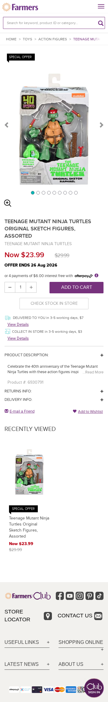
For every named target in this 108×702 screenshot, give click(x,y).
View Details (18, 324)
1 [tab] (32, 192)
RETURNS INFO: (18, 391)
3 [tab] (43, 192)
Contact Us (75, 616)
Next (101, 124)
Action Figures (52, 39)
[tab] (27, 642)
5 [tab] (54, 192)
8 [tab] (70, 192)
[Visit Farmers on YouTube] (70, 596)
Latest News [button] (21, 664)
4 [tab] (48, 192)
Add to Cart (76, 287)
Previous (7, 124)
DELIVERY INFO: (18, 399)
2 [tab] (37, 192)
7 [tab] (64, 192)
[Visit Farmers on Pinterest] (90, 596)
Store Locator (17, 615)
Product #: (17, 382)
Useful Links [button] (21, 642)
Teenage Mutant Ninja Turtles (38, 243)
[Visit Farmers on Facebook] (60, 596)
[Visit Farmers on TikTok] (99, 596)
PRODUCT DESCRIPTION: (26, 355)
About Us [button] (70, 664)
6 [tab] (59, 192)
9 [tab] (75, 192)
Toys (27, 39)
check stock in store (54, 303)
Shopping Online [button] (80, 642)
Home (11, 39)
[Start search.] (101, 23)
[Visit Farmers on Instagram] (80, 596)
